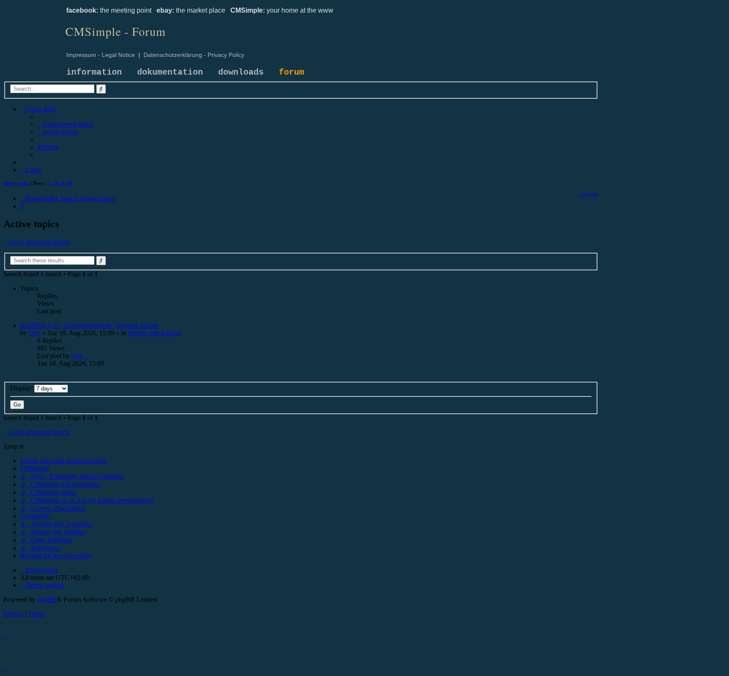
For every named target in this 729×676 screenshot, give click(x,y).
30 (62, 183)
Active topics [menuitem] (16, 183)
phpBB (47, 599)
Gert (34, 333)
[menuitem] (65, 124)
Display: (22, 388)
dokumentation (170, 72)
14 (54, 183)
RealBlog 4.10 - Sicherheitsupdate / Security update (89, 325)
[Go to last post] (87, 355)
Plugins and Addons (154, 333)
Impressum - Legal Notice (100, 54)
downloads (241, 72)
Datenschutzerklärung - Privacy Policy (193, 54)
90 (70, 183)
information (94, 72)
